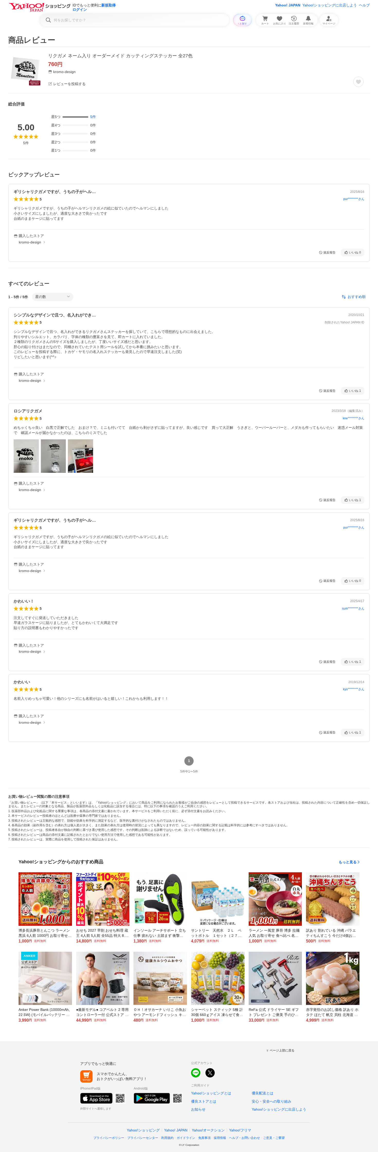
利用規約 (167, 1138)
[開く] (26, 456)
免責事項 (204, 1138)
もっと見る (348, 862)
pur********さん (353, 199)
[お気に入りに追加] (358, 82)
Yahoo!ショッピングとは (211, 1093)
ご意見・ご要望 (274, 1138)
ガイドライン (186, 1138)
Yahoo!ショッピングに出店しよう (329, 5)
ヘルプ (364, 5)
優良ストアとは (203, 1101)
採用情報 (220, 1138)
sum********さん (353, 608)
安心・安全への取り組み (271, 1101)
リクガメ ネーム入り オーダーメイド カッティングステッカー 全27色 (120, 55)
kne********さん (353, 418)
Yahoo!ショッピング (143, 1130)
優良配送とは (262, 1093)
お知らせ (198, 1109)
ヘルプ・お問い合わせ (244, 1138)
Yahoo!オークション (208, 1130)
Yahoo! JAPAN (287, 5)
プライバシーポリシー (108, 1138)
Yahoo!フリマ (240, 1130)
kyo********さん (353, 689)
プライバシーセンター (142, 1138)
